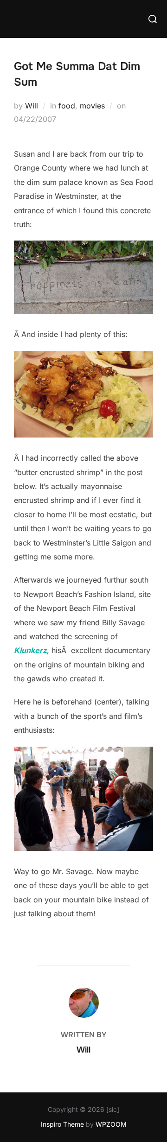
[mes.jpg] (83, 434)
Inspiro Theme (62, 1124)
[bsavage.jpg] (83, 848)
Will (31, 105)
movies (92, 105)
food (66, 105)
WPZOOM (111, 1124)
